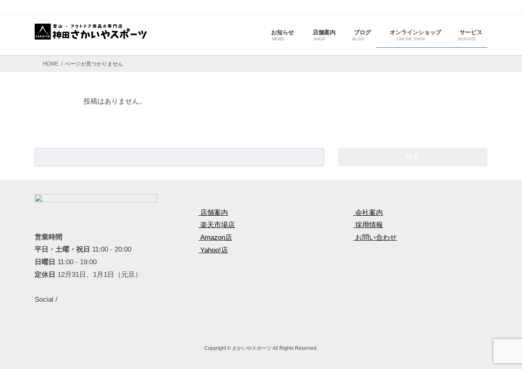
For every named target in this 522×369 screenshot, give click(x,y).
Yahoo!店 (213, 250)
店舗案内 (213, 213)
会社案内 (368, 213)
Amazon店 (215, 237)
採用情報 (368, 225)
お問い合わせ (375, 237)
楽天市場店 (216, 225)
